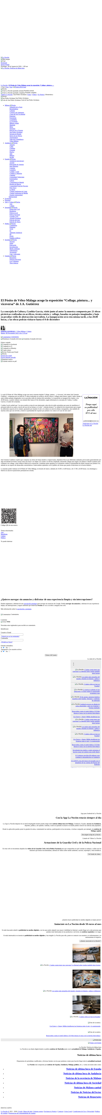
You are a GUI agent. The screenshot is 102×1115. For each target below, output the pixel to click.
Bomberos (13, 211)
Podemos (12, 227)
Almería (12, 145)
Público (3, 538)
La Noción (4, 85)
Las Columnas (14, 261)
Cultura (12, 206)
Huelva (12, 152)
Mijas (11, 127)
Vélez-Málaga (14, 141)
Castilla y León (14, 172)
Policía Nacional (15, 215)
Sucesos (12, 241)
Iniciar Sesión (5, 64)
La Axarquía (13, 121)
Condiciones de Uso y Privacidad (83, 1111)
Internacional (13, 197)
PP (10, 234)
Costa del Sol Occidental (17, 114)
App (11, 87)
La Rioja (12, 189)
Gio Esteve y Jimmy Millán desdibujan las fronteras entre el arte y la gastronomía (86, 717)
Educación (13, 245)
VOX (11, 229)
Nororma (12, 128)
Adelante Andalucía (16, 232)
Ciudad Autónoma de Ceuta (18, 191)
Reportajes (13, 258)
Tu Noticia (41, 94)
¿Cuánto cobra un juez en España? (89, 1017)
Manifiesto (4, 534)
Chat (2, 87)
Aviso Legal (68, 1111)
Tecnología (13, 252)
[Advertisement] (51, 15)
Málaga (7, 105)
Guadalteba (13, 120)
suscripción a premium (24, 609)
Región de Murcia (15, 184)
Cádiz (11, 146)
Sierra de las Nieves (16, 136)
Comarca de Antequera (17, 112)
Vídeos (34, 94)
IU (10, 231)
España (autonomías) (16, 195)
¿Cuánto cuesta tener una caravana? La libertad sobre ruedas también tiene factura (86, 671)
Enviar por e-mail (6, 355)
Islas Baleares (14, 166)
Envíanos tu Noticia (50, 1111)
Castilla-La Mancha (16, 173)
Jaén (11, 154)
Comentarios (14, 337)
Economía (8, 198)
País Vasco (13, 188)
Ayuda (20, 1111)
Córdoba (12, 148)
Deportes (7, 200)
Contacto (60, 1111)
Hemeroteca (49, 94)
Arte (11, 204)
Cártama (12, 111)
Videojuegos (13, 250)
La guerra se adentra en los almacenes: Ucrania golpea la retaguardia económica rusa (87, 691)
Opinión (7, 256)
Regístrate (4, 63)
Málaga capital (14, 123)
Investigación (14, 247)
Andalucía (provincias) (17, 161)
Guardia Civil (14, 216)
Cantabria (13, 170)
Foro (7, 87)
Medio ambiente (15, 249)
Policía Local (14, 213)
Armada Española (15, 218)
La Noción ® (5, 1111)
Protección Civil (15, 209)
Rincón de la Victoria (16, 130)
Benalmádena (14, 109)
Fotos (29, 94)
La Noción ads (87, 425)
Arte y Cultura (9, 202)
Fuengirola (13, 118)
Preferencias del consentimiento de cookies (22, 1113)
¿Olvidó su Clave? (6, 642)
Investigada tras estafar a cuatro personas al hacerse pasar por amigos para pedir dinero (86, 751)
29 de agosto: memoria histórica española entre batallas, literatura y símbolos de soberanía (86, 698)
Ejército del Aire (15, 220)
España (7, 159)
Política (7, 223)
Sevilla (12, 157)
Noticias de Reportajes (89, 1097)
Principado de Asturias (17, 164)
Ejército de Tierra (15, 222)
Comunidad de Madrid (17, 182)
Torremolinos (14, 137)
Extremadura (14, 179)
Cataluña (12, 175)
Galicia (12, 180)
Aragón (12, 163)
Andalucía (8, 143)
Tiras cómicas (14, 263)
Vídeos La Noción (6, 94)
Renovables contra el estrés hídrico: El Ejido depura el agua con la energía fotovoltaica (86, 712)
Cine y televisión (15, 254)
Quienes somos (38, 1111)
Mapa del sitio (27, 1111)
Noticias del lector (15, 259)
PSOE (12, 236)
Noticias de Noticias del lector (86, 1092)
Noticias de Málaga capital (87, 1087)
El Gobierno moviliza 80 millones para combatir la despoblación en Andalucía (87, 756)
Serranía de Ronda (15, 134)
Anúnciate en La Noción (90, 423)
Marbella (12, 125)
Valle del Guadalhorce (17, 139)
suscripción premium (30, 603)
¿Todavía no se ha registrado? (10, 636)
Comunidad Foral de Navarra (19, 186)
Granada (12, 150)
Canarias (12, 168)
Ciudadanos (13, 225)
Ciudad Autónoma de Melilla (19, 193)
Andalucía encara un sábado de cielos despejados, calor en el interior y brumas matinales (88, 706)
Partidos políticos (15, 238)
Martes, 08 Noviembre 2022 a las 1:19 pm (14, 333)
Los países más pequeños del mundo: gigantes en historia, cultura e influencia (88, 678)
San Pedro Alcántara (20, 94)
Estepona (12, 116)
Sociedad (8, 240)
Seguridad (8, 207)
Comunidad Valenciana (17, 177)
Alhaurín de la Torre (16, 107)
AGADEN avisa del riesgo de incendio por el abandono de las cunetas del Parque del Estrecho (85, 762)
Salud (11, 243)
